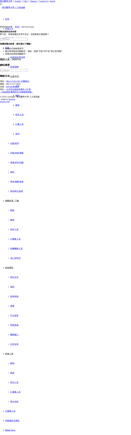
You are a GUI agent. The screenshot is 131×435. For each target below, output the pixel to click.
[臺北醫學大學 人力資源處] (12, 7)
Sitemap (33, 1)
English (18, 1)
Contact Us (43, 1)
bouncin (12, 99)
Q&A (25, 1)
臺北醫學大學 (6, 1)
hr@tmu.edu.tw (12, 87)
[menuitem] (68, 119)
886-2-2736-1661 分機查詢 (17, 81)
